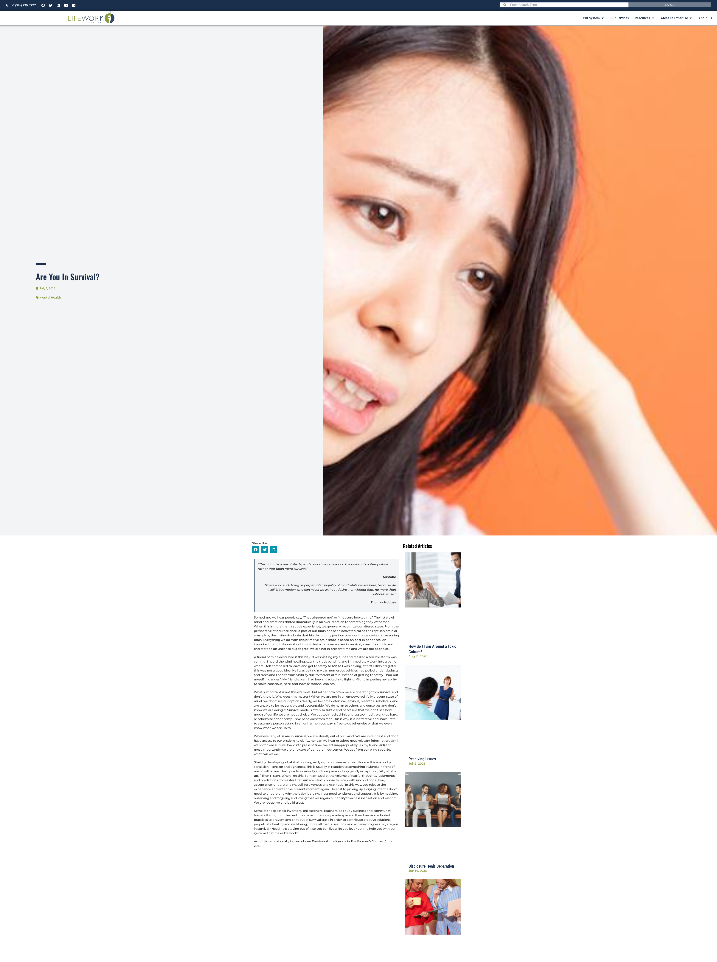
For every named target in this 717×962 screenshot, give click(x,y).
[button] (255, 549)
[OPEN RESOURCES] (653, 18)
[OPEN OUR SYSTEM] (602, 18)
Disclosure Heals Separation (431, 866)
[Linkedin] (58, 5)
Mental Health (50, 297)
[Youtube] (66, 5)
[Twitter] (50, 5)
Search (669, 5)
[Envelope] (73, 5)
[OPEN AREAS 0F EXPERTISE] (691, 18)
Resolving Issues (422, 759)
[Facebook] (43, 5)
